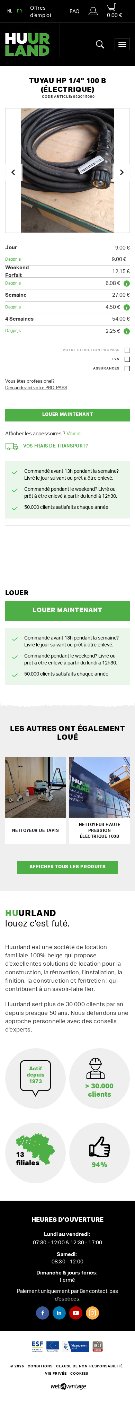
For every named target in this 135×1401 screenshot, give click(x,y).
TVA (115, 359)
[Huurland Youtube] (75, 1313)
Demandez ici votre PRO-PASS (36, 388)
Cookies (79, 1373)
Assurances (106, 368)
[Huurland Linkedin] (59, 1313)
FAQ (74, 11)
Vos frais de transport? (55, 446)
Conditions (40, 1366)
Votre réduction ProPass (91, 350)
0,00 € (114, 15)
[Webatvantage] (68, 1387)
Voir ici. (74, 433)
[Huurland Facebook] (42, 1313)
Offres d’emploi (40, 12)
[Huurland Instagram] (92, 1313)
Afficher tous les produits (67, 867)
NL (10, 11)
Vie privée (56, 1373)
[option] (67, 170)
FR (19, 11)
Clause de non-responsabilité (89, 1366)
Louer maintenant (67, 414)
